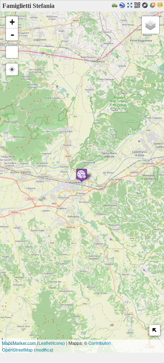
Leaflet (45, 343)
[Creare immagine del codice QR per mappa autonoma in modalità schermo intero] (138, 5)
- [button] (12, 34)
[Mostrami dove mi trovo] (12, 69)
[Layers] (150, 25)
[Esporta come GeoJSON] (146, 5)
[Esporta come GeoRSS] (153, 5)
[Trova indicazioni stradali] (115, 5)
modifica (43, 349)
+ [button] (12, 22)
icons (58, 343)
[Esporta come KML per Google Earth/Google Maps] (123, 5)
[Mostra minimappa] (154, 330)
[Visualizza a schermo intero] (12, 52)
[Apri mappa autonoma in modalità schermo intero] (131, 5)
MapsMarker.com (19, 343)
